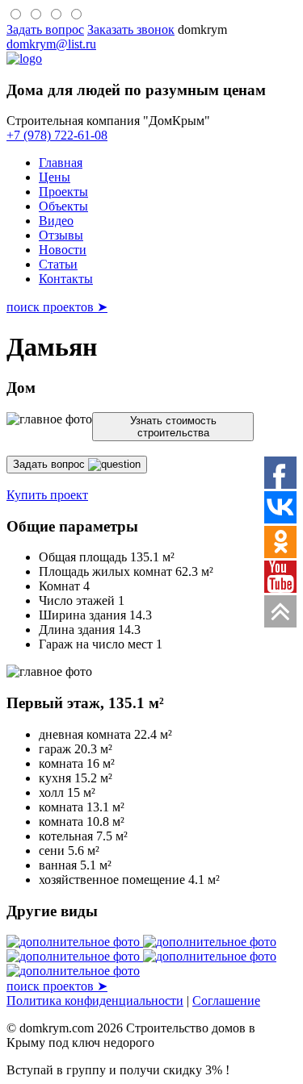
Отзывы (61, 235)
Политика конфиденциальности (94, 1000)
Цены (54, 177)
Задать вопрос (50, 464)
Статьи (58, 264)
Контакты (66, 279)
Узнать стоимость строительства (173, 427)
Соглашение (226, 1000)
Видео (56, 220)
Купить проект (47, 495)
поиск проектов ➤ (56, 307)
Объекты (63, 206)
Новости (62, 249)
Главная (60, 162)
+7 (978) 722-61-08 (56, 135)
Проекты (63, 191)
